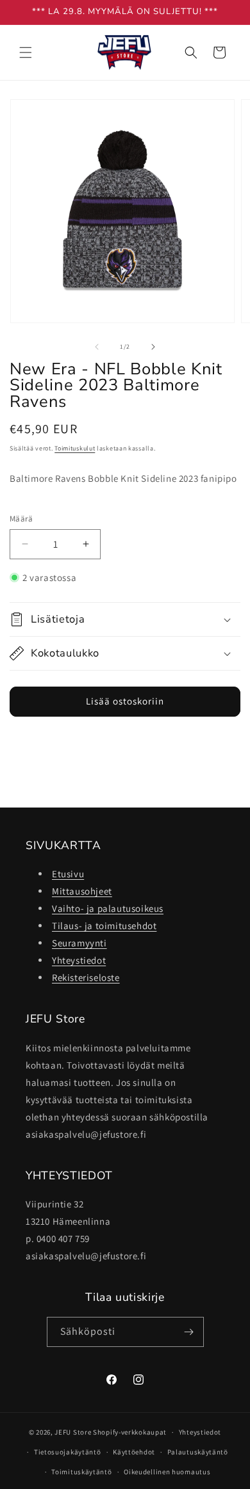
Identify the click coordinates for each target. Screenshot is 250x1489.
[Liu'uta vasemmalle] (97, 347)
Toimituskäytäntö (81, 1471)
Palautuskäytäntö (197, 1451)
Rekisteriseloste (86, 977)
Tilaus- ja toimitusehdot (104, 926)
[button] (26, 52)
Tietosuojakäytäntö (67, 1451)
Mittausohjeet (82, 891)
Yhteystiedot (79, 960)
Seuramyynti (79, 943)
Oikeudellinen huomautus (167, 1471)
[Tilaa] (189, 1332)
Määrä (21, 518)
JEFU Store (72, 1432)
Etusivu (68, 874)
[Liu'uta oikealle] (153, 347)
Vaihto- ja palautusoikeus (107, 908)
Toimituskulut (74, 448)
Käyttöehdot (134, 1451)
